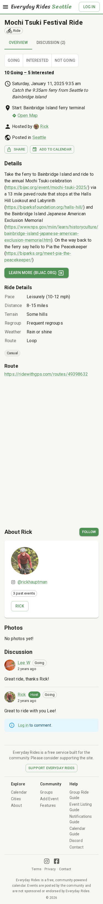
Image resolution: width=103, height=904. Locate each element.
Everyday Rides (41, 7)
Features (48, 805)
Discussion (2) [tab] (51, 42)
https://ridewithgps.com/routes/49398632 (46, 374)
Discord (76, 840)
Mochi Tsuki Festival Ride (43, 22)
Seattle (39, 137)
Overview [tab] (18, 42)
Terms (36, 869)
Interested (37, 60)
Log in (23, 725)
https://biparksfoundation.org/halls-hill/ (44, 207)
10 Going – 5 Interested (29, 72)
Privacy (50, 869)
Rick (44, 126)
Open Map (28, 115)
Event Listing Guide (80, 807)
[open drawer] (5, 6)
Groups (46, 792)
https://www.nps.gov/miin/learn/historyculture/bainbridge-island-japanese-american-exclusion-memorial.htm (51, 233)
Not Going (65, 60)
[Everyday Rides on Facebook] (56, 861)
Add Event (49, 799)
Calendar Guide (77, 831)
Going (14, 60)
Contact (76, 847)
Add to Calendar (55, 149)
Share (19, 149)
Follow (89, 532)
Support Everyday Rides (51, 768)
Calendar (19, 792)
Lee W (24, 662)
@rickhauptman (32, 582)
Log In (89, 7)
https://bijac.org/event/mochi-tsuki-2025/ (47, 187)
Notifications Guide (80, 819)
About (16, 805)
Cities (16, 799)
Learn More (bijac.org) (33, 272)
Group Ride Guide (79, 795)
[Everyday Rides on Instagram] (46, 861)
